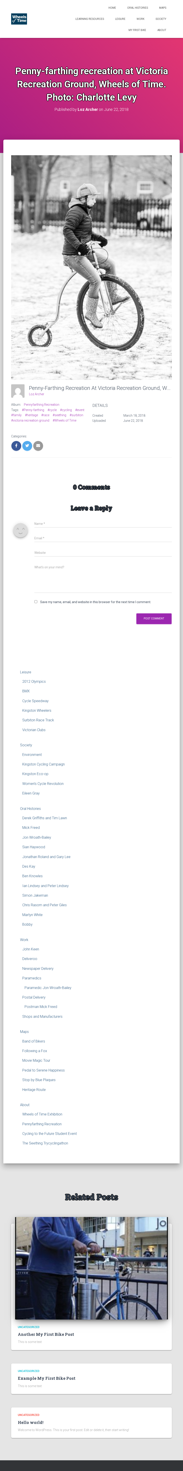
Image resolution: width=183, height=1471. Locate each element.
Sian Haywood (33, 847)
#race (45, 415)
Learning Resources (89, 19)
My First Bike (137, 30)
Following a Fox (34, 1051)
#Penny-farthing (33, 410)
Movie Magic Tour (36, 1060)
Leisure (120, 19)
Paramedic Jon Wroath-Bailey (48, 988)
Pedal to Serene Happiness (43, 1070)
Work (140, 19)
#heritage (31, 415)
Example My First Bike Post (46, 1378)
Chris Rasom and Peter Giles (44, 905)
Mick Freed (31, 827)
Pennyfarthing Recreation (41, 404)
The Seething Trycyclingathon (45, 1143)
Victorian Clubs (34, 730)
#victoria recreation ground (30, 420)
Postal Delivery (34, 997)
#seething (59, 415)
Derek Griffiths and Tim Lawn (44, 818)
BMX (26, 691)
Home (112, 7)
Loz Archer (36, 394)
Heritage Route (34, 1090)
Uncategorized (29, 1327)
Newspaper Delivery (38, 968)
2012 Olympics (34, 681)
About (161, 30)
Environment (32, 755)
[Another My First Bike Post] (91, 1268)
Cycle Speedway (35, 701)
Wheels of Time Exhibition (42, 1114)
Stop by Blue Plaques (39, 1080)
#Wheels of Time (64, 420)
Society (161, 19)
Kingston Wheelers (36, 710)
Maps (162, 7)
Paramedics (31, 978)
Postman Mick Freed (41, 1007)
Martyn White (32, 915)
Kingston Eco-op (35, 774)
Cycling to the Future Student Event (49, 1134)
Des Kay (28, 866)
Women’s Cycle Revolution (43, 784)
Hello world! (30, 1422)
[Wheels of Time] (19, 19)
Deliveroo (29, 959)
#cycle (52, 410)
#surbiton (76, 415)
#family (16, 415)
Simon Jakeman (35, 895)
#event (79, 410)
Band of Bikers (33, 1041)
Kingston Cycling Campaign (43, 764)
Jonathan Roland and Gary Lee (46, 857)
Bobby (27, 924)
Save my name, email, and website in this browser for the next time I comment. (95, 602)
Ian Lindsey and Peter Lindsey (45, 886)
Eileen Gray (31, 793)
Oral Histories (137, 7)
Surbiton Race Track (38, 720)
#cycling (66, 410)
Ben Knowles (32, 876)
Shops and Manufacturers (42, 1016)
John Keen (30, 949)
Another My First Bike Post (46, 1334)
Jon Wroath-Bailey (36, 837)
